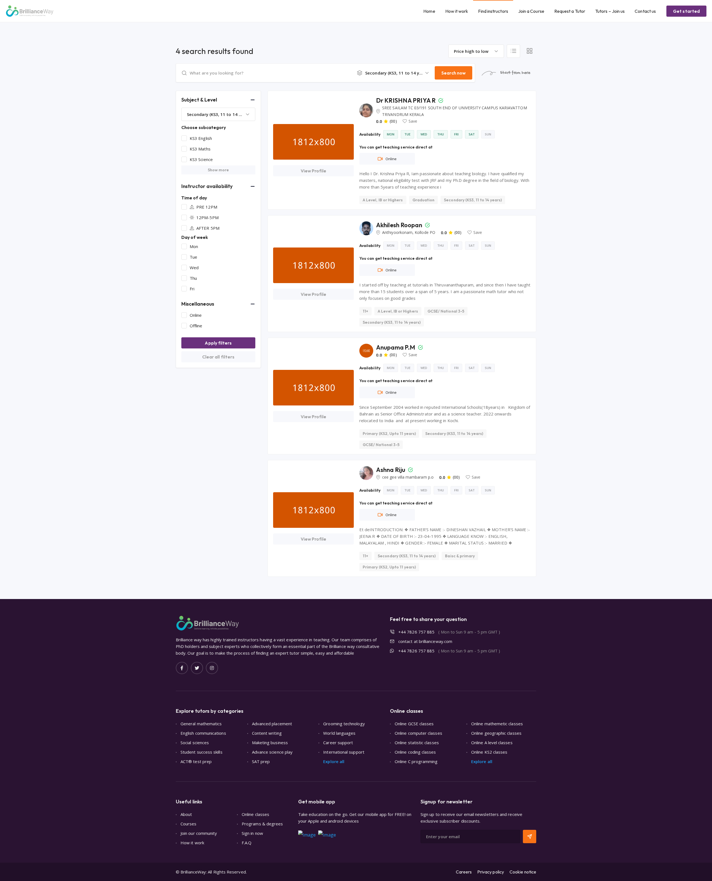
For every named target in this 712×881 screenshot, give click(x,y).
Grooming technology (344, 723)
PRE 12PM (206, 207)
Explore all (333, 761)
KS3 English (201, 138)
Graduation (423, 199)
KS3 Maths (200, 149)
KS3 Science (201, 159)
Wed (194, 267)
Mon (194, 246)
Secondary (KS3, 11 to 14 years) (473, 199)
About (186, 814)
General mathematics (201, 723)
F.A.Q (246, 842)
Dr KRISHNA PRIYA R (406, 100)
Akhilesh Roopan (399, 225)
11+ (365, 311)
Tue (193, 257)
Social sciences (195, 742)
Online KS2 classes (489, 752)
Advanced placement (272, 723)
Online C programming (416, 761)
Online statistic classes (417, 742)
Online (196, 315)
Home (429, 11)
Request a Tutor (569, 11)
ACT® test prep (196, 761)
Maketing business (270, 742)
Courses (189, 823)
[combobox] (476, 51)
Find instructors (493, 11)
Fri (192, 288)
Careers (464, 872)
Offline (196, 325)
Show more (218, 169)
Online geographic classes (496, 733)
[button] (218, 99)
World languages (339, 733)
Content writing (267, 733)
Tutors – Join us (610, 11)
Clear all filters (218, 357)
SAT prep (261, 761)
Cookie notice (523, 872)
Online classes (255, 814)
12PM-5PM (207, 217)
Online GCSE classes (414, 723)
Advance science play (272, 752)
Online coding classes (415, 752)
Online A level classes (492, 742)
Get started (686, 11)
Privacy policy (490, 872)
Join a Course (531, 11)
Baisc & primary (460, 555)
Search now (453, 73)
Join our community (199, 833)
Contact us (645, 11)
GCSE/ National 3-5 (445, 311)
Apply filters (218, 343)
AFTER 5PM (207, 228)
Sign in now (252, 833)
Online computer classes (418, 733)
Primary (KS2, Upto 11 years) (389, 433)
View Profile (314, 171)
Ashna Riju (391, 470)
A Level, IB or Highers (383, 199)
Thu (193, 278)
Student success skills (201, 752)
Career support (338, 742)
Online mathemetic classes (497, 723)
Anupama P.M (396, 347)
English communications (203, 733)
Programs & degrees (262, 823)
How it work (456, 11)
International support (343, 752)
